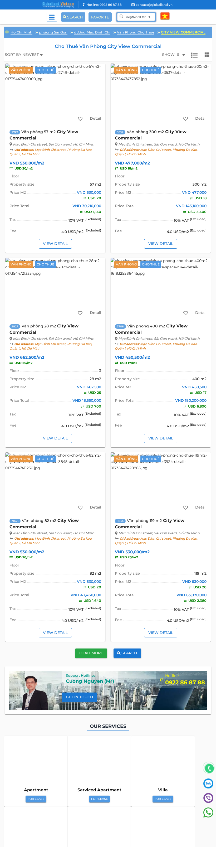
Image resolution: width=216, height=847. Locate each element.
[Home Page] (58, 5)
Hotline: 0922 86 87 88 (104, 5)
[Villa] (162, 762)
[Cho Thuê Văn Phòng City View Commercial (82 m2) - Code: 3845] (55, 483)
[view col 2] (207, 55)
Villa (163, 789)
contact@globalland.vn (154, 5)
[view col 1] (194, 55)
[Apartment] (35, 762)
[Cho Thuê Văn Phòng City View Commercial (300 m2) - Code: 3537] (161, 94)
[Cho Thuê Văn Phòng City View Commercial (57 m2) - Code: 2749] (55, 94)
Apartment (36, 789)
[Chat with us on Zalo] (208, 787)
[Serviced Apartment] (99, 762)
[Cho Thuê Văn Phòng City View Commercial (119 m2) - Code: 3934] (161, 483)
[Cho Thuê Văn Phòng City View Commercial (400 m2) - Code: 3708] (161, 288)
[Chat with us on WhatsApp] (208, 816)
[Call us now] (209, 768)
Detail (95, 118)
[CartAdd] (80, 119)
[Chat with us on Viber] (208, 801)
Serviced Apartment (99, 789)
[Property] (7, 31)
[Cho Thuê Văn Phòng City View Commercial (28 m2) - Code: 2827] (55, 288)
